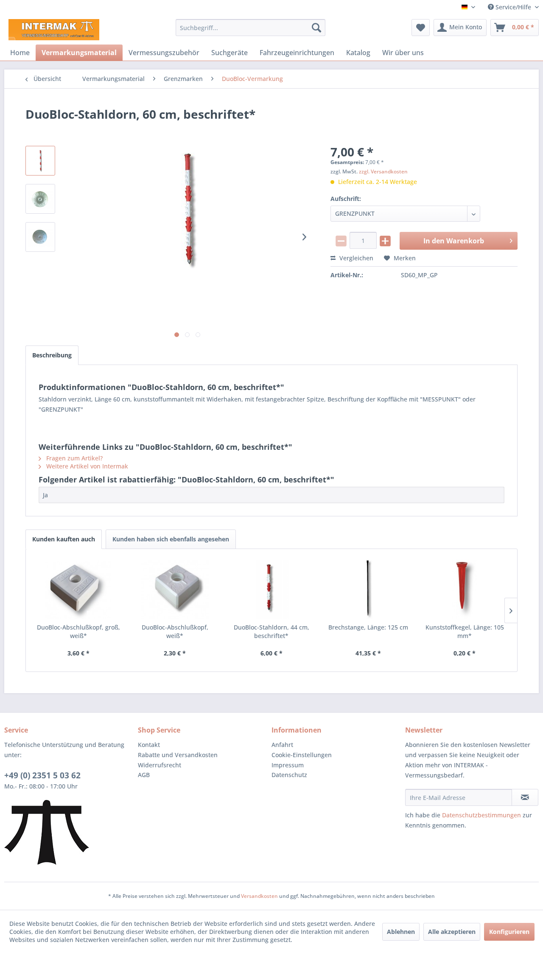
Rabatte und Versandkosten (178, 755)
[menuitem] (250, 27)
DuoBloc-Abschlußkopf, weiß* (175, 631)
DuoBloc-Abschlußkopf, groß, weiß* (78, 631)
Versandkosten (259, 896)
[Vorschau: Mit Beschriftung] (40, 161)
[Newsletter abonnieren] (525, 797)
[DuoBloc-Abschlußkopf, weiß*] (175, 589)
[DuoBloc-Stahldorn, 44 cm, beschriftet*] (271, 589)
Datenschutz (289, 775)
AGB (144, 775)
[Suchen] (316, 27)
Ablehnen (401, 932)
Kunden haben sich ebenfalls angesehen (170, 539)
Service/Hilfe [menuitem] (513, 7)
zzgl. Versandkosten (383, 171)
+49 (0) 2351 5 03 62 (42, 775)
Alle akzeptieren (452, 932)
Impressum (288, 765)
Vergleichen (355, 258)
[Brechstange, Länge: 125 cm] (368, 589)
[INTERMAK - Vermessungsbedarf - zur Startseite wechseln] (53, 29)
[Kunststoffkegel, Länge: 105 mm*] (465, 589)
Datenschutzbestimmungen (481, 815)
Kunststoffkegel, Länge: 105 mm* (464, 631)
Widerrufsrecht (159, 765)
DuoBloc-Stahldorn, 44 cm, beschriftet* (271, 631)
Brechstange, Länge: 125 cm (368, 627)
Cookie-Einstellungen (302, 755)
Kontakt (149, 745)
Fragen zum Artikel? (74, 458)
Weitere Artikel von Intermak (86, 466)
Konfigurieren (509, 932)
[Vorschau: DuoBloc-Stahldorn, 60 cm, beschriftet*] (40, 199)
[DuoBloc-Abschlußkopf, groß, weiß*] (78, 589)
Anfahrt (282, 745)
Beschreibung (52, 355)
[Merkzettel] (420, 27)
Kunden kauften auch (63, 539)
